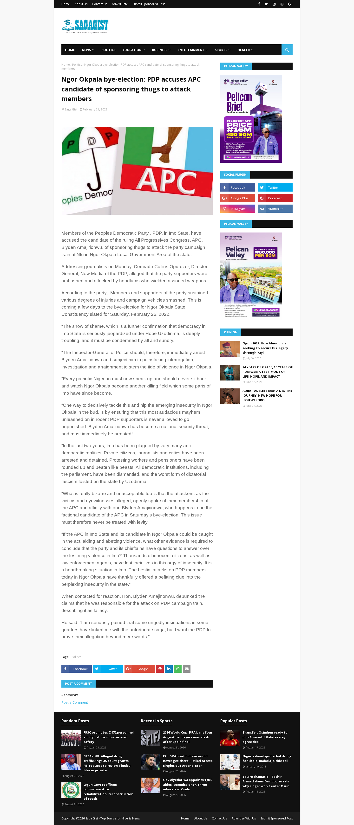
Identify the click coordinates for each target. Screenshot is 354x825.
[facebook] (259, 4)
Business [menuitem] (159, 50)
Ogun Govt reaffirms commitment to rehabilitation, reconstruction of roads (108, 791)
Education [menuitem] (132, 50)
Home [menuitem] (70, 50)
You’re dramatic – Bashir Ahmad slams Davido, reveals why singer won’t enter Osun (266, 781)
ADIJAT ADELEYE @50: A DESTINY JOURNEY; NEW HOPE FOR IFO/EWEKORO (268, 395)
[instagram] (274, 4)
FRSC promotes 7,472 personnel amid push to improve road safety (109, 737)
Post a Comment (74, 702)
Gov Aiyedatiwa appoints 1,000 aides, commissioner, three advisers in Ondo (187, 784)
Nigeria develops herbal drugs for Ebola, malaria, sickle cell (267, 758)
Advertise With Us (244, 818)
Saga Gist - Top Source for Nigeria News (112, 818)
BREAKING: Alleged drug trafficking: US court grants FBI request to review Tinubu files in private (107, 763)
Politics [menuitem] (108, 50)
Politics (77, 65)
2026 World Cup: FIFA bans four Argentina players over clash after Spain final (187, 737)
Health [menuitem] (244, 50)
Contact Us (99, 4)
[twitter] (266, 4)
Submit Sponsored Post (149, 4)
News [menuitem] (86, 50)
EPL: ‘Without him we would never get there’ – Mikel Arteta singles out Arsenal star (188, 761)
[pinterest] (282, 4)
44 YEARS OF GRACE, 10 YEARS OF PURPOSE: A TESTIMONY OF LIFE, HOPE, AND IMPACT (268, 372)
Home (65, 4)
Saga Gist (71, 109)
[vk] (275, 209)
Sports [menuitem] (221, 50)
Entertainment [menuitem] (191, 50)
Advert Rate (120, 4)
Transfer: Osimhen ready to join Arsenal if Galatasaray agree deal (265, 737)
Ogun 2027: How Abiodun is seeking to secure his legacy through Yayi (265, 348)
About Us (81, 4)
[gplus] (290, 4)
